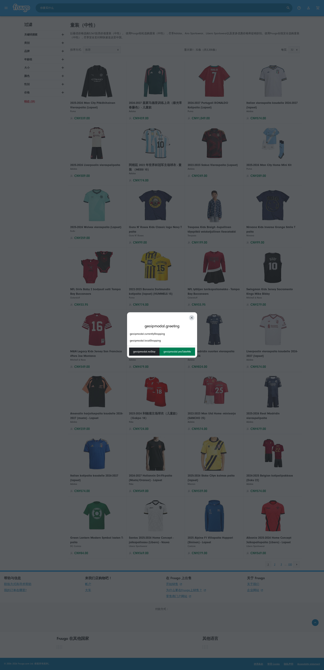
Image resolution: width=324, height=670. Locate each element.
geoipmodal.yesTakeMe (177, 351)
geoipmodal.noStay (144, 351)
